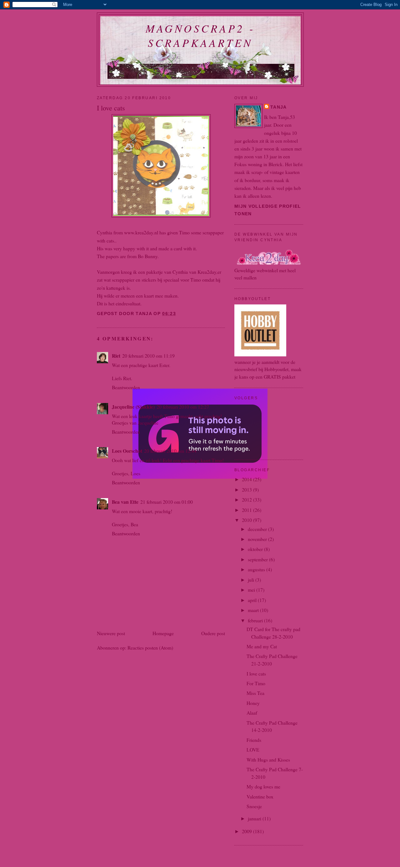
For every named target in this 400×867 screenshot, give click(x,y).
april (253, 600)
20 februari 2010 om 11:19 (148, 355)
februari (256, 620)
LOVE (253, 749)
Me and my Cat (262, 646)
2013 (247, 489)
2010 (247, 520)
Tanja (278, 107)
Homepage (163, 633)
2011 (247, 510)
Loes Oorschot (127, 450)
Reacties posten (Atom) (150, 647)
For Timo (256, 683)
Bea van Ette (125, 501)
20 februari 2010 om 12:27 (183, 406)
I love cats (256, 673)
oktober (256, 549)
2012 (247, 499)
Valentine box (260, 796)
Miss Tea (255, 693)
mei (252, 589)
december (258, 529)
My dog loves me (263, 786)
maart (254, 610)
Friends (254, 740)
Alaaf (252, 712)
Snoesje (254, 806)
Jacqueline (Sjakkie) (133, 406)
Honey (253, 703)
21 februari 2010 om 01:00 (166, 501)
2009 (247, 831)
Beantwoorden (126, 387)
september (258, 559)
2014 (247, 479)
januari (255, 818)
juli (251, 579)
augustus (257, 569)
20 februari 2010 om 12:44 (170, 450)
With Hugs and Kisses (268, 759)
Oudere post (213, 633)
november (258, 539)
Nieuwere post (111, 633)
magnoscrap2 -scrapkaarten (200, 35)
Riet (116, 355)
